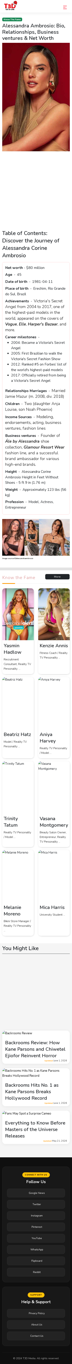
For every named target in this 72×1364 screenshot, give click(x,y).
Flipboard (36, 1261)
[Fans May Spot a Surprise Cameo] (26, 1113)
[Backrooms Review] (17, 1033)
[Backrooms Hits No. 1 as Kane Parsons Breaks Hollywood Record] (36, 1073)
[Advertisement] (36, 192)
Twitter (36, 1204)
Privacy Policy (37, 1313)
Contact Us (36, 1336)
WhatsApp (36, 1249)
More (57, 576)
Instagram (37, 1215)
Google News (37, 1193)
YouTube (37, 1238)
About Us (36, 1324)
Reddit (37, 1272)
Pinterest (37, 1227)
